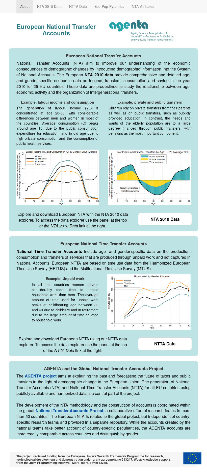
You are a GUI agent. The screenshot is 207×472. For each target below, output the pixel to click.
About (25, 6)
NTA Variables (143, 6)
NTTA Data (78, 6)
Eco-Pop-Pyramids (109, 6)
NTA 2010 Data (49, 6)
